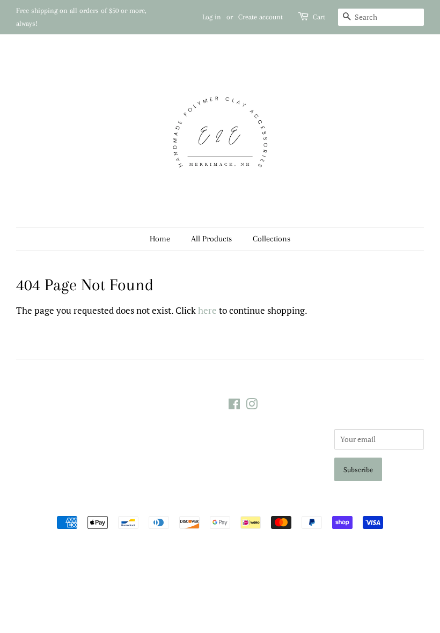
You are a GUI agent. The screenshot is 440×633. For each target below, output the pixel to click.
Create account (260, 17)
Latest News (35, 382)
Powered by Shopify (281, 504)
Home (160, 239)
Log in (211, 17)
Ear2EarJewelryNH (216, 504)
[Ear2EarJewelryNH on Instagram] (252, 406)
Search (133, 404)
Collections (271, 239)
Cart (319, 17)
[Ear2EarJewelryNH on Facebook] (234, 406)
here (207, 310)
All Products (211, 239)
